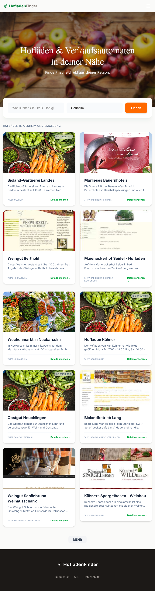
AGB (76, 577)
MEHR (77, 539)
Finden (136, 108)
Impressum (62, 577)
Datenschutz (92, 577)
